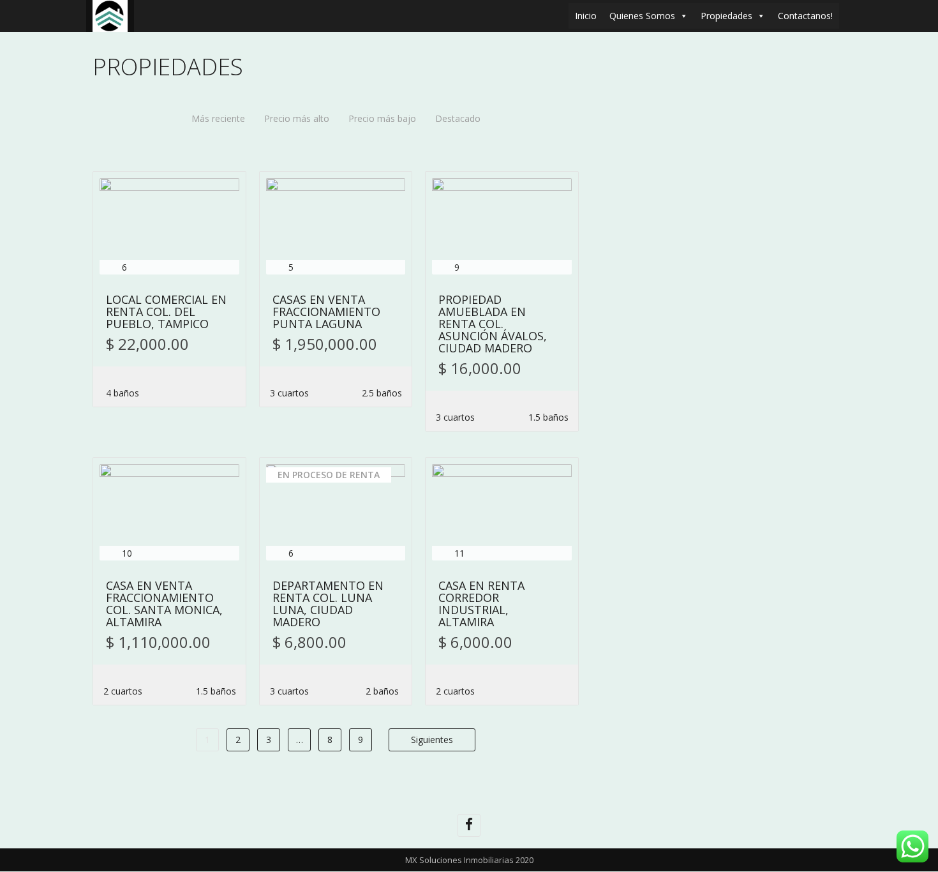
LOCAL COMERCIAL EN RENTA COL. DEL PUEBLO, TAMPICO (166, 312)
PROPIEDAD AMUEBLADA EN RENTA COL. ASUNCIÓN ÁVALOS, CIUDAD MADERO (492, 325)
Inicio (586, 16)
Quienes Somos (642, 16)
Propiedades (726, 16)
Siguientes (432, 739)
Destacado (457, 118)
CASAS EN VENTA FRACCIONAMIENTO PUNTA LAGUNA (326, 312)
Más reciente (218, 118)
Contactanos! (805, 16)
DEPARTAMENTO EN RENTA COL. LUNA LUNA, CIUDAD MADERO (327, 604)
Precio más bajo (382, 118)
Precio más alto (296, 118)
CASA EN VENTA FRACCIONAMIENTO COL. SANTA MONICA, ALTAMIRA (164, 604)
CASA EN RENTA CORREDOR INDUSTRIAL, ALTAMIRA (481, 604)
